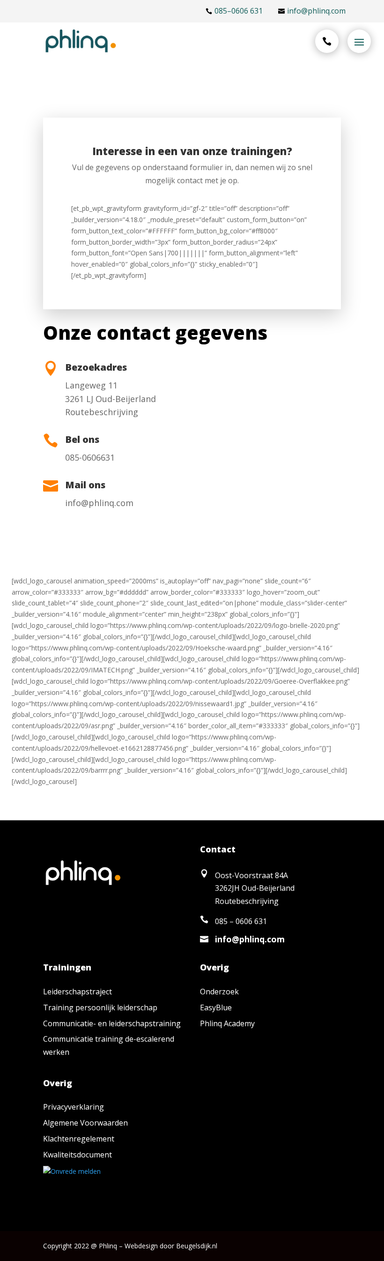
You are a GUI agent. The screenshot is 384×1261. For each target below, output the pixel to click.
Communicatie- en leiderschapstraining (112, 1023)
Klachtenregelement (78, 1139)
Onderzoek (219, 991)
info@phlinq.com (99, 502)
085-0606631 (90, 457)
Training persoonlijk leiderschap (100, 1007)
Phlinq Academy (227, 1023)
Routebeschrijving (101, 412)
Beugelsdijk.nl (196, 1245)
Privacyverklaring (73, 1107)
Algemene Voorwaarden (85, 1123)
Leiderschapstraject (77, 991)
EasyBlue (216, 1007)
